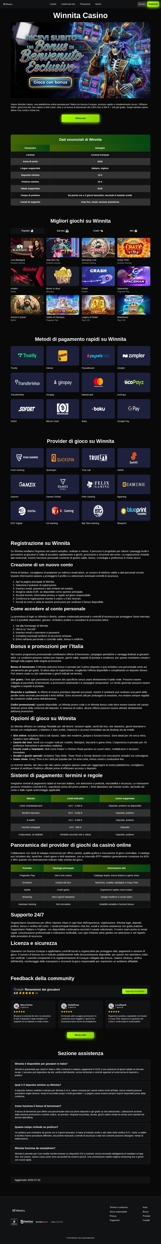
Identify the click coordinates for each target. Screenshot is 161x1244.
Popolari (26, 231)
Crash (96, 231)
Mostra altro (80, 1035)
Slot (131, 231)
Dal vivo (61, 231)
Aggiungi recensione (135, 991)
